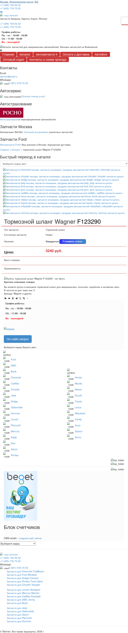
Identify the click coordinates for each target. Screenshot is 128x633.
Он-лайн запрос (18, 339)
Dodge (14, 401)
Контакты (48, 59)
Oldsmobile (17, 407)
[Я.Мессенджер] (5, 298)
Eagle (14, 437)
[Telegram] (16, 298)
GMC (13, 365)
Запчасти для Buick (17, 603)
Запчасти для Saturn (18, 614)
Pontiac (15, 455)
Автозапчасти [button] (46, 54)
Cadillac (15, 383)
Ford (13, 359)
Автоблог (101, 54)
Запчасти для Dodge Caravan (23, 578)
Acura (78, 437)
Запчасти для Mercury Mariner (23, 593)
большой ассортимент (36, 132)
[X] (20, 298)
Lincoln (14, 419)
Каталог (25, 54)
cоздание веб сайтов (30, 538)
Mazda (78, 383)
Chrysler (15, 389)
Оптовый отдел (13, 59)
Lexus (78, 407)
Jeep (13, 395)
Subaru (78, 431)
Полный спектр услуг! (33, 96)
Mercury (15, 431)
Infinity (78, 419)
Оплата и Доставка (76, 54)
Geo (13, 443)
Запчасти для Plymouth (19, 618)
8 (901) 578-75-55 (18, 83)
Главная (8, 54)
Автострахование (9, 119)
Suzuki (78, 395)
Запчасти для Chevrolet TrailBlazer (25, 571)
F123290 (89, 221)
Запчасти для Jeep (17, 608)
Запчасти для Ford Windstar (22, 574)
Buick (13, 371)
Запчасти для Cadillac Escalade (24, 596)
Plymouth (16, 425)
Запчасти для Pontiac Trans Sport (25, 581)
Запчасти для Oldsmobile (20, 611)
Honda (78, 377)
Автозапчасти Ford (10, 144)
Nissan (78, 389)
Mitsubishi (80, 413)
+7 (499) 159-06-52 (10, 5)
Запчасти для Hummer (19, 621)
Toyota (78, 401)
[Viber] (23, 298)
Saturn (14, 449)
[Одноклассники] (12, 298)
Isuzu (77, 425)
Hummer (15, 413)
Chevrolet (16, 377)
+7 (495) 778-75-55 (10, 8)
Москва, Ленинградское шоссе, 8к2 (19, 1)
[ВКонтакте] (9, 298)
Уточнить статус (72, 241)
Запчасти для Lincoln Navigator (23, 589)
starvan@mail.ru (8, 76)
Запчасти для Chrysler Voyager (23, 584)
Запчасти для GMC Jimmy (21, 599)
